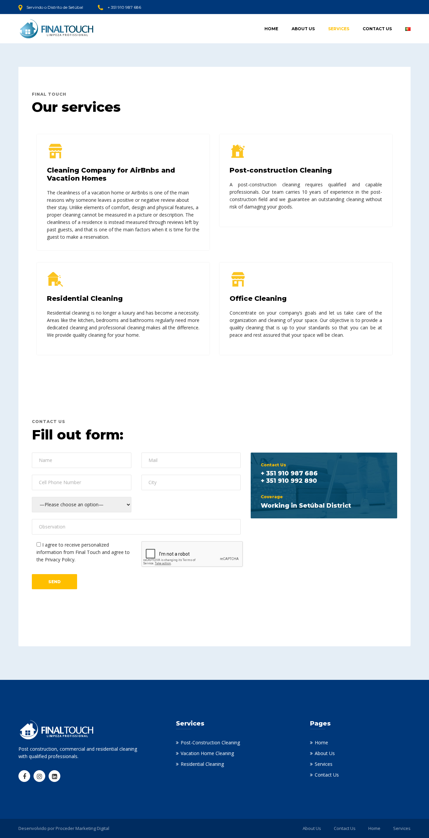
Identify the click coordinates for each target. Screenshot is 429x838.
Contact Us (377, 28)
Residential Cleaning (202, 764)
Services (338, 28)
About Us (303, 28)
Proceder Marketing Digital (82, 828)
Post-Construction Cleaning (210, 742)
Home (271, 28)
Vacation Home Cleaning (207, 753)
